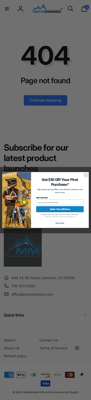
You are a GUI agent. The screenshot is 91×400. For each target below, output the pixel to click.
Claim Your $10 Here (60, 209)
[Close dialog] (86, 175)
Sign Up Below (42, 197)
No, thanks (60, 223)
